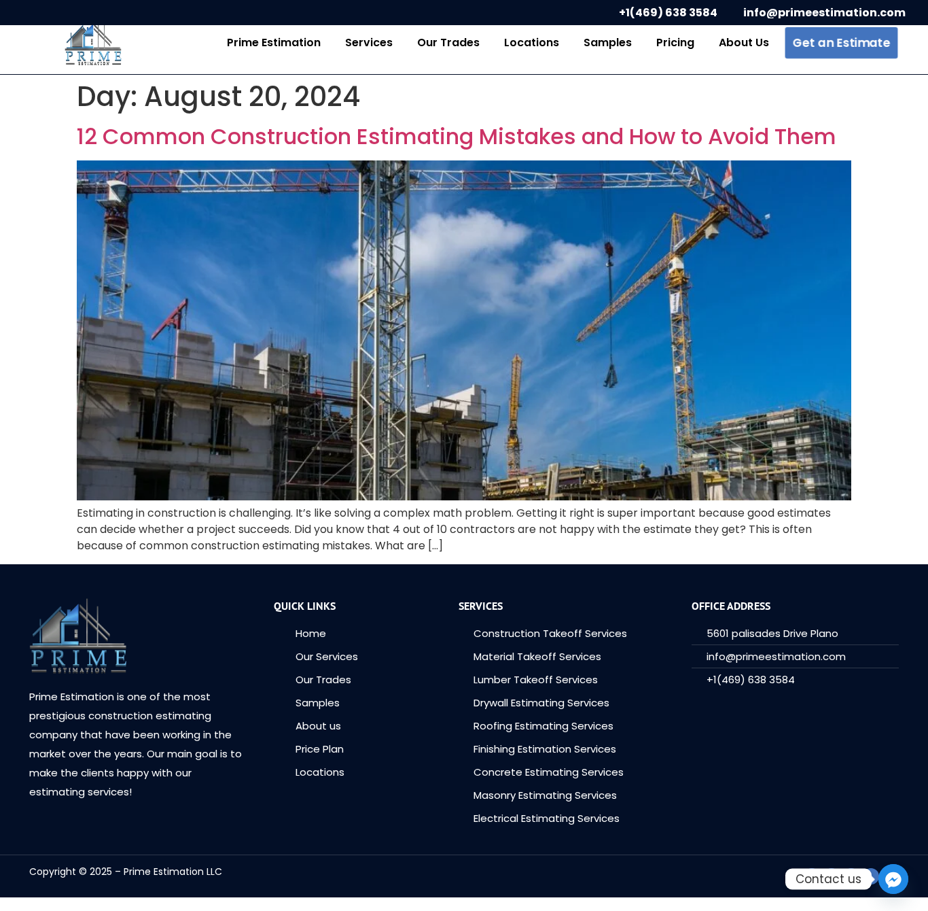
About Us (744, 42)
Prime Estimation (274, 42)
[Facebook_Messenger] (893, 879)
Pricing (675, 42)
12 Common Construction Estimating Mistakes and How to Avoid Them (456, 136)
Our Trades (448, 42)
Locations (531, 42)
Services (369, 42)
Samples (608, 42)
